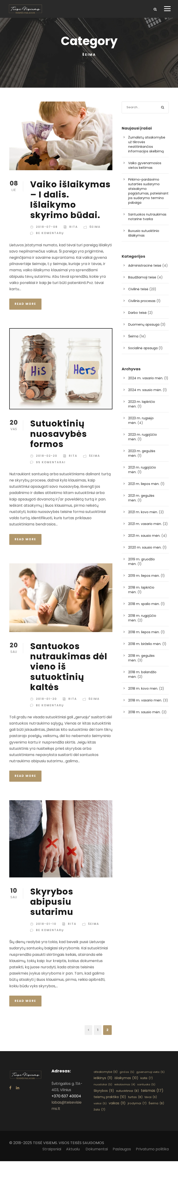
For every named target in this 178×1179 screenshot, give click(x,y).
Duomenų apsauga (143, 324)
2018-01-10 (46, 924)
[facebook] (10, 1088)
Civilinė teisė (138, 289)
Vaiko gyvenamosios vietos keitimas (144, 165)
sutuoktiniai (127, 1091)
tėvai (151, 1097)
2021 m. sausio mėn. (144, 535)
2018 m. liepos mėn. (144, 632)
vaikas (117, 1103)
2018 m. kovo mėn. (143, 688)
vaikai (100, 1103)
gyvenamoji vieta (150, 1072)
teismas (152, 1090)
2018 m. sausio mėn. (144, 712)
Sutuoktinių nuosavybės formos (58, 433)
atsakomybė (106, 1072)
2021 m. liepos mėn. (143, 483)
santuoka (146, 1084)
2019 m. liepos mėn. (144, 575)
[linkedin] (17, 1088)
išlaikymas (126, 1078)
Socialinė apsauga (143, 348)
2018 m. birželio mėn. (144, 644)
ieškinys (103, 1078)
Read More (25, 304)
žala (99, 1109)
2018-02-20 (46, 456)
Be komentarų (50, 233)
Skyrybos (104, 1091)
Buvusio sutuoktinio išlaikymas (143, 233)
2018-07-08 (47, 227)
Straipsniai (51, 1149)
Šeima (95, 227)
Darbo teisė (137, 312)
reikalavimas (124, 1084)
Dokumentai (97, 1149)
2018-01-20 (46, 699)
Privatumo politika (152, 1149)
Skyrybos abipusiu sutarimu (51, 902)
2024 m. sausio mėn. (145, 390)
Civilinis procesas (142, 301)
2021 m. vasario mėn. (145, 524)
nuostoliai (103, 1084)
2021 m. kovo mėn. (143, 512)
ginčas (127, 1072)
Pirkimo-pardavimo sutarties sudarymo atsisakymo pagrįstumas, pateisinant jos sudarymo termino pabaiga (148, 191)
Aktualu (73, 1149)
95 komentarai (51, 462)
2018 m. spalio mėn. (144, 604)
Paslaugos (122, 1149)
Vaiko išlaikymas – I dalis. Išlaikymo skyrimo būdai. (70, 199)
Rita (73, 227)
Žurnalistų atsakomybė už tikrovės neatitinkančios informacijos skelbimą (146, 144)
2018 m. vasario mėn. (145, 700)
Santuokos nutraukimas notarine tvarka (147, 216)
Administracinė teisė (144, 265)
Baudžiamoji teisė (142, 277)
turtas (135, 1097)
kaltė (146, 1078)
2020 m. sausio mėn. (145, 547)
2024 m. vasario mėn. (145, 378)
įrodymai (137, 1103)
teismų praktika (110, 1097)
